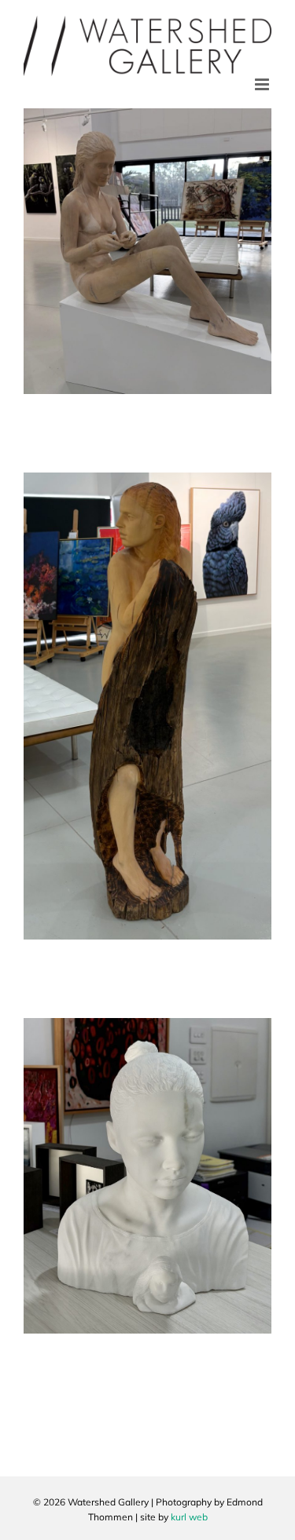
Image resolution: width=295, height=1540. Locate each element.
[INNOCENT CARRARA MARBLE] (147, 1027)
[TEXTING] (147, 117)
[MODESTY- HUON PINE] (147, 481)
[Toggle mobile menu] (263, 84)
